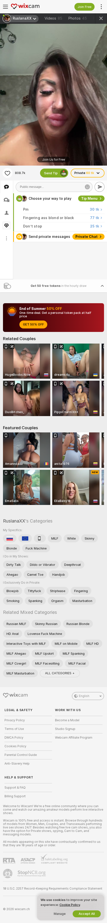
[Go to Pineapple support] (8, 873)
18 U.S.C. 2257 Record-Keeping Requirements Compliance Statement (52, 888)
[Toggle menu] (5, 6)
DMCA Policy (13, 737)
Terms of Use (14, 729)
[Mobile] (40, 538)
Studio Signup (65, 729)
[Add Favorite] (7, 173)
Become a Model (67, 720)
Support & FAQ (15, 787)
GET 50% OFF (33, 324)
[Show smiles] (87, 187)
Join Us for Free (53, 159)
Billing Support (15, 796)
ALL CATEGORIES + (60, 673)
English (84, 696)
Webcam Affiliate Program (73, 737)
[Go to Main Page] (32, 6)
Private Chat (86, 237)
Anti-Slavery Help (17, 763)
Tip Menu (89, 198)
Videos (53, 18)
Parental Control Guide (20, 755)
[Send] (100, 187)
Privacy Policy (14, 720)
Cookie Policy (69, 905)
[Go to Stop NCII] (32, 873)
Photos (77, 18)
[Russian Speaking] (9, 538)
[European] (25, 538)
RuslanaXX (14, 521)
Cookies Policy (15, 746)
